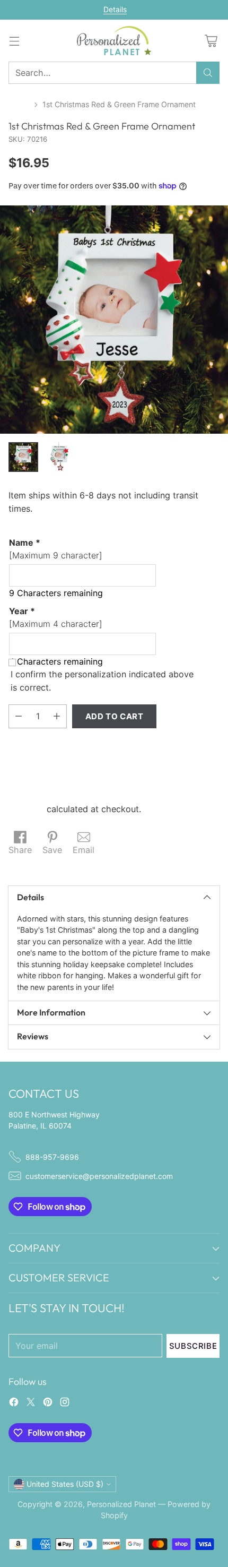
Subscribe (193, 1346)
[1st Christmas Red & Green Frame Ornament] (114, 319)
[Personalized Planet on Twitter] (30, 1403)
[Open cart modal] (211, 40)
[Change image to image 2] (59, 457)
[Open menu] (14, 40)
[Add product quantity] (56, 716)
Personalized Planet (121, 1504)
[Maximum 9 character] (55, 549)
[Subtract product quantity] (18, 716)
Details (115, 9)
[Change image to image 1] (23, 457)
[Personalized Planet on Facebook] (13, 1403)
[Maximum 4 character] (55, 617)
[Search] (208, 73)
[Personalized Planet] (114, 40)
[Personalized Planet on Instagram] (64, 1403)
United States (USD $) (65, 1483)
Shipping (26, 809)
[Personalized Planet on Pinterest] (47, 1403)
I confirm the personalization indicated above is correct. (102, 680)
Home (19, 104)
